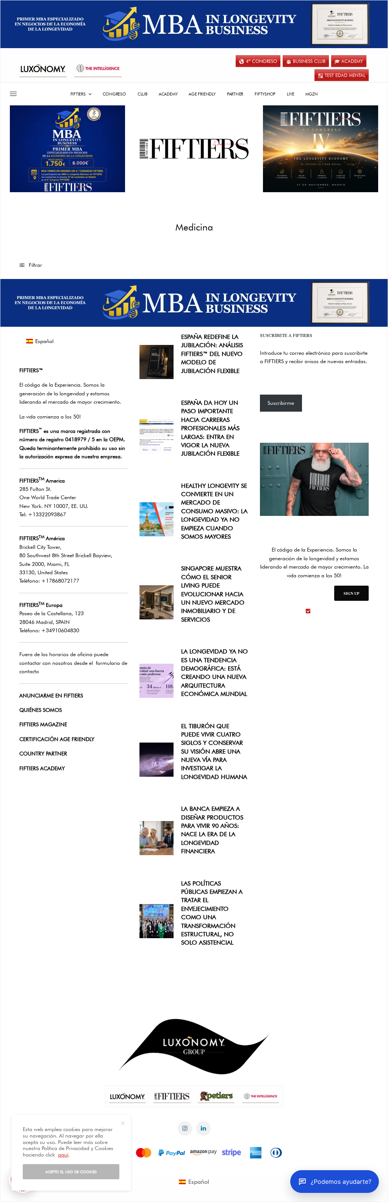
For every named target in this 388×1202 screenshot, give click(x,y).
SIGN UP (351, 593)
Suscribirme (281, 403)
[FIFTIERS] (194, 149)
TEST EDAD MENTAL (345, 75)
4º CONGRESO (261, 61)
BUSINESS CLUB (309, 61)
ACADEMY (352, 61)
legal (318, 611)
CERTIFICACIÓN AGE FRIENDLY (56, 739)
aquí (63, 1155)
